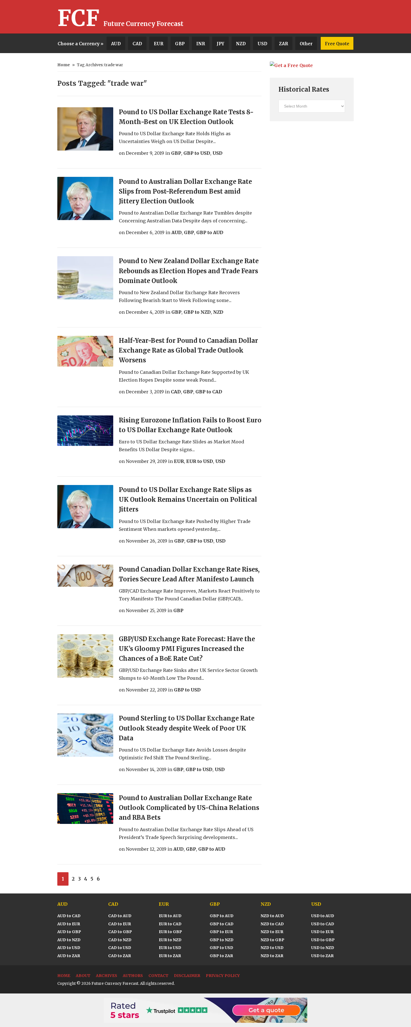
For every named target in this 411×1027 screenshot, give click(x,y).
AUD (116, 43)
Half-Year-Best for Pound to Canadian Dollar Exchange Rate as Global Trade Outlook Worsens (188, 350)
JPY (220, 43)
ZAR (283, 43)
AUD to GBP (69, 931)
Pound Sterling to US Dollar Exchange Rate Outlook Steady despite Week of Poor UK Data (186, 728)
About (83, 975)
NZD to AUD (272, 915)
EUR (158, 43)
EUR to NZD (170, 939)
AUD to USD (68, 947)
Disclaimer (187, 975)
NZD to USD (272, 947)
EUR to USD (199, 461)
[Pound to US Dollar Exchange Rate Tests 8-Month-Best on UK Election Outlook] (85, 129)
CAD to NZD (119, 939)
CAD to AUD (119, 915)
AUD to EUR (68, 923)
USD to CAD (322, 923)
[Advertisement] (288, 16)
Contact (158, 975)
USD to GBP (323, 939)
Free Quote (337, 43)
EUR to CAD (170, 923)
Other (306, 43)
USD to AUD (322, 915)
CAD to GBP (120, 931)
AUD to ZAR (68, 955)
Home (63, 64)
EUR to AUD (170, 915)
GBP (180, 43)
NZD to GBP (272, 939)
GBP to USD (196, 153)
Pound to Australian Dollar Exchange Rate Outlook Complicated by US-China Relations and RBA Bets (189, 807)
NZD (241, 43)
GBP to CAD (208, 391)
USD (262, 43)
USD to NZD (322, 947)
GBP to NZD (197, 312)
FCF (78, 18)
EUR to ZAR (170, 955)
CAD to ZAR (119, 955)
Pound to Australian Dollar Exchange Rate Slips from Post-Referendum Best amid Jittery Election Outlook (185, 191)
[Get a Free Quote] (291, 65)
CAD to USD (119, 947)
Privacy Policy (223, 975)
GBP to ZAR (221, 955)
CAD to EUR (119, 923)
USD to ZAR (322, 955)
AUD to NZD (69, 939)
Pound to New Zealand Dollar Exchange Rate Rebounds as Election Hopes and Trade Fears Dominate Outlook (189, 270)
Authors (133, 975)
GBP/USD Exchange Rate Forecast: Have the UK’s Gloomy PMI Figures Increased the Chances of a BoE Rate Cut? (187, 648)
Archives (106, 975)
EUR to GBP (170, 931)
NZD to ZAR (272, 955)
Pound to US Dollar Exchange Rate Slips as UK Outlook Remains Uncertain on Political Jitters (188, 499)
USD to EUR (322, 931)
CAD (137, 43)
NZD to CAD (272, 923)
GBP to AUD (209, 232)
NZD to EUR (272, 931)
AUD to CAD (69, 915)
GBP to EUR (221, 931)
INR (200, 43)
